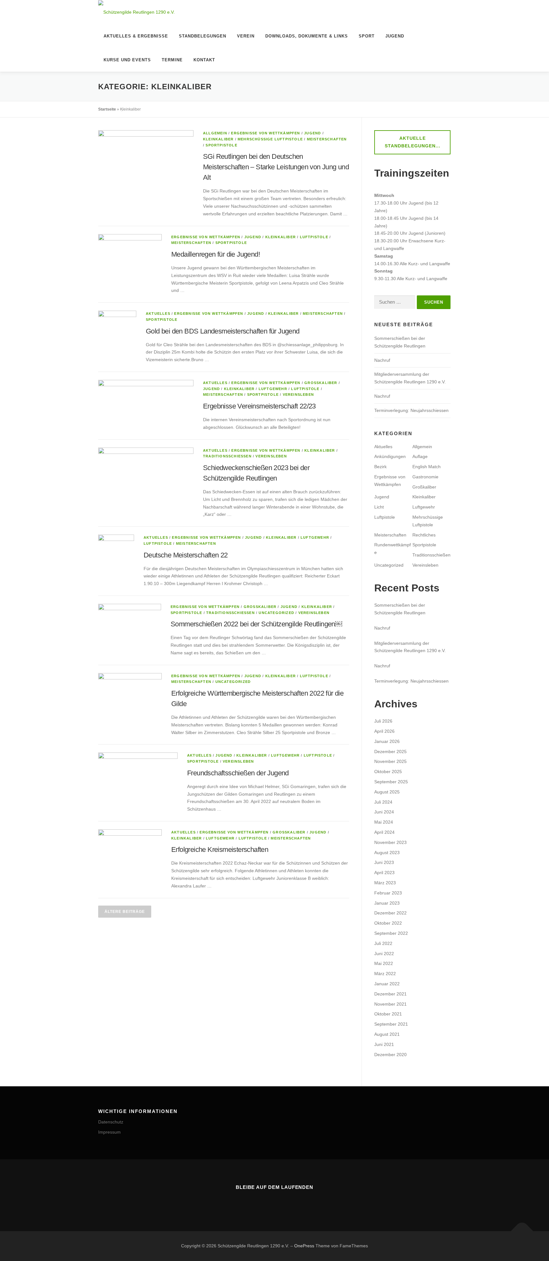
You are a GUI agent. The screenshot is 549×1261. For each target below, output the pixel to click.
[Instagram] (265, 1201)
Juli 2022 (383, 943)
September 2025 (391, 781)
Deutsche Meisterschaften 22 (186, 555)
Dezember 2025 (390, 751)
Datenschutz (110, 1121)
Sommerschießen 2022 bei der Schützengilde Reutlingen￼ (256, 624)
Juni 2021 (384, 1044)
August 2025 (387, 791)
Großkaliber (320, 383)
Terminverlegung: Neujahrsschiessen (411, 410)
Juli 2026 (383, 721)
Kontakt (204, 59)
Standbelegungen (202, 36)
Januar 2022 (387, 983)
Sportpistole (221, 145)
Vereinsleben (298, 394)
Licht (379, 506)
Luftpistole (314, 237)
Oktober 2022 (388, 923)
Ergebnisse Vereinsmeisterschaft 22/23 (259, 406)
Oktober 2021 (388, 1013)
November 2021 (390, 1004)
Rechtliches (424, 534)
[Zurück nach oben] (522, 1231)
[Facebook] (283, 1201)
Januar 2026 (387, 741)
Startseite (107, 109)
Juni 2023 (384, 862)
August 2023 (387, 852)
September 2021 (391, 1024)
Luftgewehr (273, 389)
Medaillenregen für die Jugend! (215, 254)
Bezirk (380, 466)
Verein (245, 36)
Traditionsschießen (227, 456)
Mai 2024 (383, 822)
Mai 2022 (383, 963)
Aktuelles (158, 313)
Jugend (394, 36)
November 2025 (390, 761)
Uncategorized (276, 613)
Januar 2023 (387, 903)
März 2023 (385, 882)
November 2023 (390, 842)
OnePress (304, 1245)
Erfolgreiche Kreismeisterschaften (219, 849)
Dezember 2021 (390, 993)
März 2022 (385, 973)
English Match (426, 466)
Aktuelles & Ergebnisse (136, 36)
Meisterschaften (327, 139)
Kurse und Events (127, 59)
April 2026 (384, 731)
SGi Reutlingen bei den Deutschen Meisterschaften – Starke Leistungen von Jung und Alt (276, 166)
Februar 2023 (388, 892)
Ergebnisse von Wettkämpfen (265, 133)
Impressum (109, 1132)
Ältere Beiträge (125, 911)
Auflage (420, 456)
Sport (367, 36)
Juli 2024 (383, 802)
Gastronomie (425, 476)
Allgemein (215, 133)
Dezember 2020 (390, 1054)
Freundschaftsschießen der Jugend (238, 773)
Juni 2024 (384, 811)
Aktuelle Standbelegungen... (412, 142)
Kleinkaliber (218, 139)
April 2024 (384, 832)
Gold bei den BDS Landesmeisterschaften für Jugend (223, 331)
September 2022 (391, 933)
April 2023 (384, 872)
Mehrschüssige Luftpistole (270, 139)
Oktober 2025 (388, 771)
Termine (172, 59)
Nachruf (382, 360)
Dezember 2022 (390, 912)
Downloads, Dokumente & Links (306, 36)
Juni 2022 (384, 953)
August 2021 (387, 1034)
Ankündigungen (390, 456)
